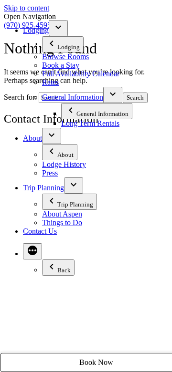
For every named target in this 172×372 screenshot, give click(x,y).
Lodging (36, 30)
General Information (72, 97)
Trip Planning (43, 188)
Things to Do (62, 222)
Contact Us (40, 231)
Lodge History (64, 164)
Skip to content (26, 8)
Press (50, 173)
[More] (32, 251)
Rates (50, 82)
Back (64, 270)
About (32, 138)
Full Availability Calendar (80, 74)
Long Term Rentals (90, 123)
